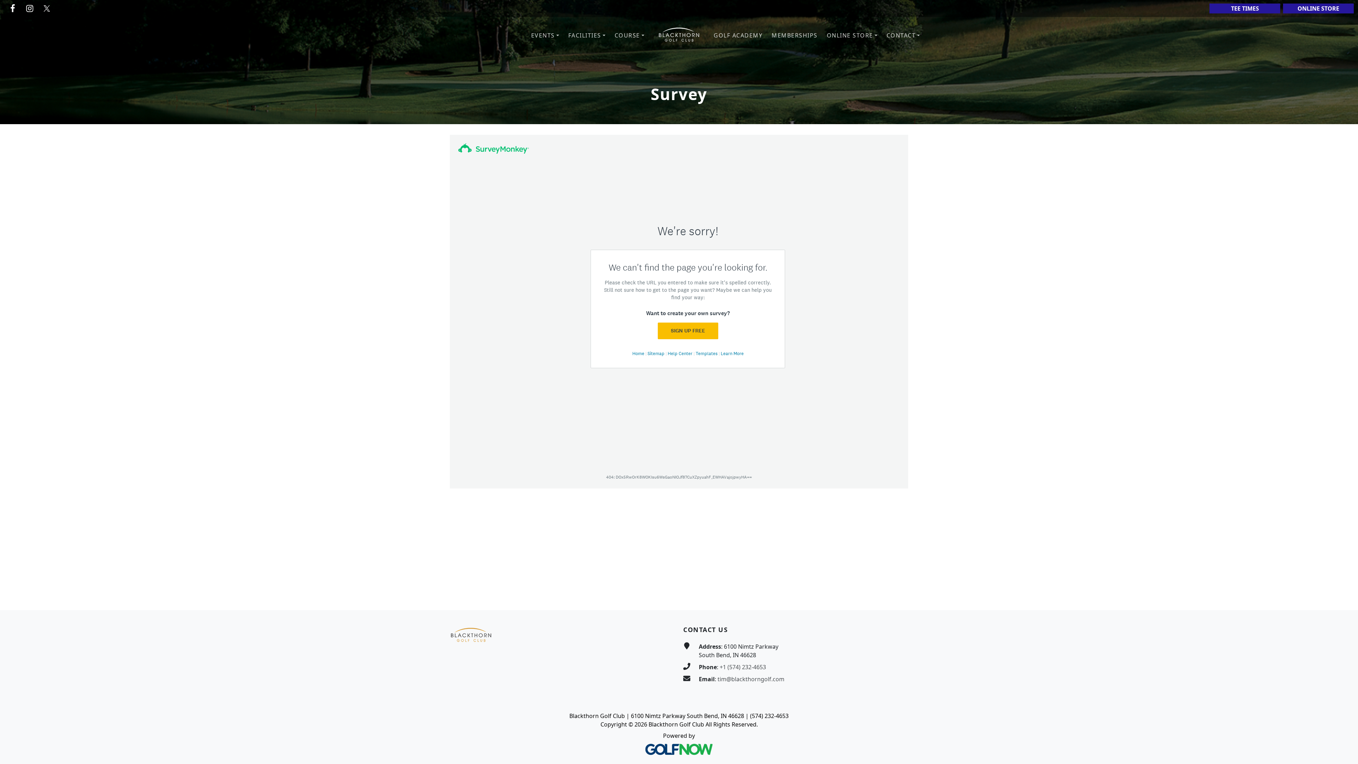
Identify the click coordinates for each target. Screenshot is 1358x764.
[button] (545, 35)
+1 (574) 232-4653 (743, 667)
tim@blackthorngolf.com (751, 679)
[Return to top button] (1344, 597)
